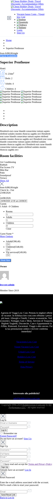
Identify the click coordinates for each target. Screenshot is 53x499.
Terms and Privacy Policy (40, 464)
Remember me (10, 433)
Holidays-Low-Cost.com (33, 405)
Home (9, 40)
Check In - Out (7, 190)
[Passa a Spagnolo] (22, 22)
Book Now (5, 260)
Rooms (9, 211)
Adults (9, 217)
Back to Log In (7, 497)
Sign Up (21, 33)
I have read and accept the (27, 464)
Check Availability (8, 56)
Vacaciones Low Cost (26, 342)
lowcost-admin (7, 284)
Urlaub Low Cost (26, 352)
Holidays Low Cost (26, 357)
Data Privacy (26, 367)
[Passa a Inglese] (21, 19)
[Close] (3, 416)
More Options (6, 236)
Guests (3, 204)
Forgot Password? (8, 436)
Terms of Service (26, 362)
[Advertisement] (26, 382)
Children (10, 223)
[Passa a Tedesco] (22, 25)
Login (19, 30)
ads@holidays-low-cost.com (26, 398)
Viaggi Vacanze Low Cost (26, 347)
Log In (28, 470)
